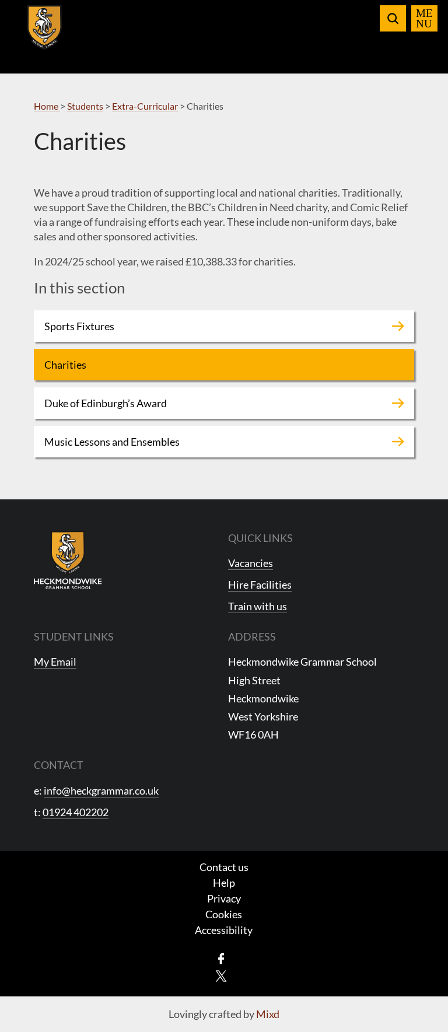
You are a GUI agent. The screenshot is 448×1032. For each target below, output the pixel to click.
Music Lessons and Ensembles (112, 441)
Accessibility (224, 929)
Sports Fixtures (79, 326)
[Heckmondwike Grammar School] (44, 34)
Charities (65, 364)
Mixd (267, 1013)
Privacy (224, 898)
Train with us (257, 606)
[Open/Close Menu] (424, 18)
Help (224, 882)
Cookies (223, 914)
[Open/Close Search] (393, 18)
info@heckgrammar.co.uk (101, 790)
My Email (55, 661)
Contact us (224, 866)
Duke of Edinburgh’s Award (105, 403)
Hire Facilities (260, 584)
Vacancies (250, 563)
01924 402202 (75, 812)
